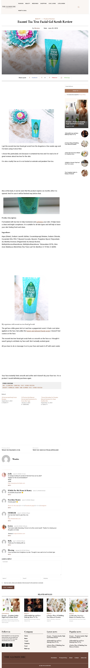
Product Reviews (49, 19)
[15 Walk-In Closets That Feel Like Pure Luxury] (84, 163)
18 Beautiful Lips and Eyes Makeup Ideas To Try (71, 134)
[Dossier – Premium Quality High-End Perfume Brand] (76, 113)
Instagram (43, 505)
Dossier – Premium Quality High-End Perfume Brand (75, 123)
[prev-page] (82, 101)
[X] (10, 645)
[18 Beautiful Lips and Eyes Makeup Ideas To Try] (84, 133)
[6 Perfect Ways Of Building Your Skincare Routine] (84, 143)
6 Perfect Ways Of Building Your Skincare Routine (72, 143)
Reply (9, 485)
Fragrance (5, 613)
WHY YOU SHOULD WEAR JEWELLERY (46, 450)
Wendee (37, 28)
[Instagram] (7, 645)
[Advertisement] (31, 97)
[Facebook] (3, 645)
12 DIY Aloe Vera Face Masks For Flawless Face (72, 153)
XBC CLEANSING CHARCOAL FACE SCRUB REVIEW (18, 385)
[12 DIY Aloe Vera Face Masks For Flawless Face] (84, 153)
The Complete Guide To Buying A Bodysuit (71, 173)
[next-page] (85, 101)
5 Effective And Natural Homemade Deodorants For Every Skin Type (29, 399)
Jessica (10, 526)
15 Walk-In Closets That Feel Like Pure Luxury (72, 163)
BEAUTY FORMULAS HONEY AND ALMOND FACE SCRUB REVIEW (22, 387)
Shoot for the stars (13, 505)
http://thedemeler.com (14, 518)
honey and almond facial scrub (38, 331)
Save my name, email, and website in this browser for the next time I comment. (23, 583)
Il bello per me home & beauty (20, 490)
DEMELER (12, 513)
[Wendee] (6, 459)
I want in (75, 90)
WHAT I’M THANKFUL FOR (11, 450)
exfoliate (39, 222)
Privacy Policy (82, 94)
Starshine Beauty (14, 500)
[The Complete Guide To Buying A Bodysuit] (84, 173)
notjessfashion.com (19, 533)
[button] (78, 7)
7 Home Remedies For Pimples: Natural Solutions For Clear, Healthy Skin (49, 399)
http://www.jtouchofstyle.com (16, 483)
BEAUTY (37, 19)
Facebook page (29, 505)
